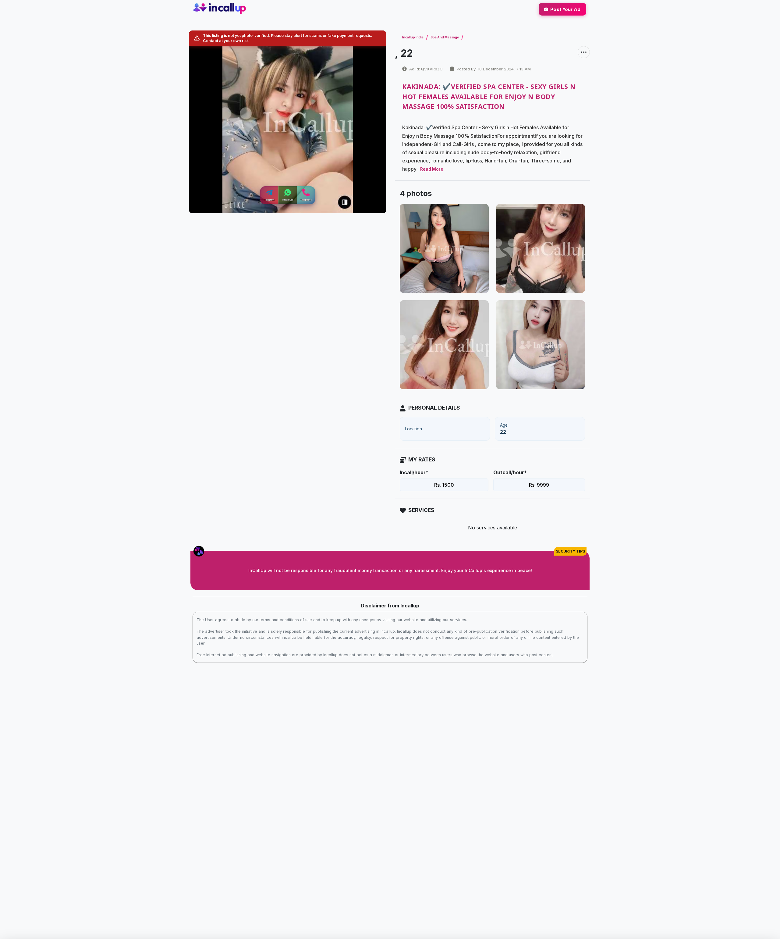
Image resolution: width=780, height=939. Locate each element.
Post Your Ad (565, 9)
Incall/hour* (414, 472)
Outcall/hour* (510, 472)
